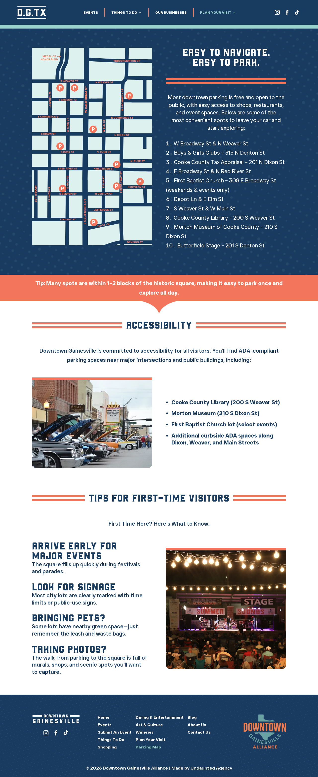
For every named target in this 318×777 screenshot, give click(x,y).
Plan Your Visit (215, 12)
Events (90, 12)
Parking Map (148, 747)
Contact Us (199, 732)
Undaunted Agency (211, 768)
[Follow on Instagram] (277, 12)
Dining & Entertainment (160, 717)
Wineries (145, 732)
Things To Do (124, 12)
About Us (197, 724)
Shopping (107, 747)
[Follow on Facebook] (287, 12)
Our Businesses (171, 12)
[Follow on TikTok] (297, 12)
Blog (192, 717)
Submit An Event (114, 732)
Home (103, 717)
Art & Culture (149, 724)
